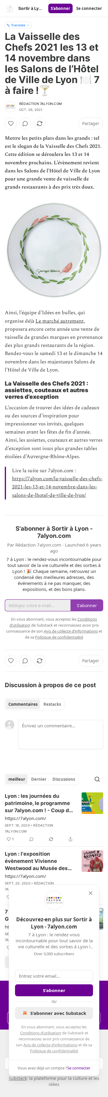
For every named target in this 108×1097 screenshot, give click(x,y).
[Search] (97, 779)
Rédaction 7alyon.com (40, 104)
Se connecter (89, 8)
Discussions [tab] (63, 779)
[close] (90, 893)
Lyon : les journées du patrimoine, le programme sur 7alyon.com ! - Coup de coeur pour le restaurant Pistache (38, 803)
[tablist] (34, 704)
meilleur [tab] (16, 779)
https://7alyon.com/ (25, 818)
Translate (18, 25)
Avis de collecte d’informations (50, 1045)
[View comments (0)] (25, 124)
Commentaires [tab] (23, 704)
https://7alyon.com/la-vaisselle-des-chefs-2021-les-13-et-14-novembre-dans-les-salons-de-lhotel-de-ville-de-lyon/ (57, 487)
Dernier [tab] (38, 779)
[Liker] (11, 124)
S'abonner (60, 8)
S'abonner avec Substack (58, 1013)
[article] (54, 817)
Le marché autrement (59, 321)
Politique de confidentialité (54, 1051)
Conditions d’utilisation (40, 1033)
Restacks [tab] (52, 704)
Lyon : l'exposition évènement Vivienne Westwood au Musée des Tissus (36, 861)
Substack (18, 1078)
